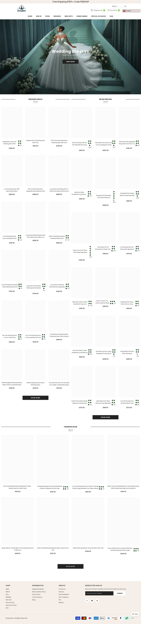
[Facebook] (87, 600)
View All (35, 101)
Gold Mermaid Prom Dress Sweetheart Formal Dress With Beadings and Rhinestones (104, 353)
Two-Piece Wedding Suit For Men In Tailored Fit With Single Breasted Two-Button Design (85, 487)
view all (105, 101)
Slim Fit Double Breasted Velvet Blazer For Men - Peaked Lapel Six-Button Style (17, 487)
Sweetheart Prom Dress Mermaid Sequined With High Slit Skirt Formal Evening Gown (127, 194)
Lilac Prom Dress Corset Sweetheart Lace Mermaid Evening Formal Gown (80, 352)
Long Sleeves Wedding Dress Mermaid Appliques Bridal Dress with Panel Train (57, 286)
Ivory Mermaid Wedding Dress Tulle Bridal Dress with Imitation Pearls (59, 335)
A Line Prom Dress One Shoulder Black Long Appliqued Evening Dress (127, 402)
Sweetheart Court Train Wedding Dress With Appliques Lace (9, 143)
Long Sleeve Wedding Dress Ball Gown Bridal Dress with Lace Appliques (35, 236)
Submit (120, 593)
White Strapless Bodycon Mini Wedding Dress (36, 384)
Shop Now (70, 62)
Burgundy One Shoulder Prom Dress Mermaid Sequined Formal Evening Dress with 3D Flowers (104, 197)
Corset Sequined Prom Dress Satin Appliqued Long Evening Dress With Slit (127, 248)
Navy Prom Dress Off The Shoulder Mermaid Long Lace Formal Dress (79, 144)
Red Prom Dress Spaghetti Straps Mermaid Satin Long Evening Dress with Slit (127, 143)
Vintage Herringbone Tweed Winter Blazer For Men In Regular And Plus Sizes (49, 487)
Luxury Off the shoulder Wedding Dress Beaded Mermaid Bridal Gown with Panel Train (34, 287)
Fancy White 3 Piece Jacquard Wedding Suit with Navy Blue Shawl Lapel (120, 549)
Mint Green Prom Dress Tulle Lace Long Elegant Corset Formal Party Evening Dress (103, 144)
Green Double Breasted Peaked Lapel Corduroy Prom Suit (53, 549)
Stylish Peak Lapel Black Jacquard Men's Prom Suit (88, 548)
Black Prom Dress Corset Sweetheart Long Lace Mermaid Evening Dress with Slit (80, 303)
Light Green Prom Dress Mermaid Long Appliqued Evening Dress (103, 402)
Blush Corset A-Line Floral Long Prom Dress (102, 302)
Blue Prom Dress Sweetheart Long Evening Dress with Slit (79, 193)
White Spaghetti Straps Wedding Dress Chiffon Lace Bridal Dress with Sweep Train (12, 384)
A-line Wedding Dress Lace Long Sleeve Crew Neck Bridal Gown (9, 237)
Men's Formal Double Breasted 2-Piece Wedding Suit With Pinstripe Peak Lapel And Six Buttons (123, 487)
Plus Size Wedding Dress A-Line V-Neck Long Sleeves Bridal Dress (9, 337)
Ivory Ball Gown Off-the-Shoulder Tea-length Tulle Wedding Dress (59, 384)
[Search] (119, 6)
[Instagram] (92, 600)
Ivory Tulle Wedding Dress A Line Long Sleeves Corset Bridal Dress (33, 337)
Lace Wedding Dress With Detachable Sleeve (12, 190)
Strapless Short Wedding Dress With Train (35, 141)
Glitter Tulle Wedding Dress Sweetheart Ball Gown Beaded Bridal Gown (57, 237)
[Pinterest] (97, 600)
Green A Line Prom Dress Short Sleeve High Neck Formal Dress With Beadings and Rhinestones (80, 251)
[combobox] (117, 6)
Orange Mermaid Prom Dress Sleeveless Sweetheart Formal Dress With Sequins (127, 353)
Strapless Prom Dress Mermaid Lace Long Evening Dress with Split (127, 303)
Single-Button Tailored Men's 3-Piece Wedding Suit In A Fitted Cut (18, 549)
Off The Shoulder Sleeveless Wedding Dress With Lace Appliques (59, 142)
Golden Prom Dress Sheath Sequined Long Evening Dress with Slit (79, 402)
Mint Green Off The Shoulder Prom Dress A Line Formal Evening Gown (103, 248)
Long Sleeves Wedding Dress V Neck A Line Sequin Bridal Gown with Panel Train (59, 190)
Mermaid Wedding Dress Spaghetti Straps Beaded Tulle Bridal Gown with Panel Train (35, 190)
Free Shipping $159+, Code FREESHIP (71, 2)
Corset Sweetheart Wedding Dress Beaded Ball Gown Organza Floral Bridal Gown (9, 286)
